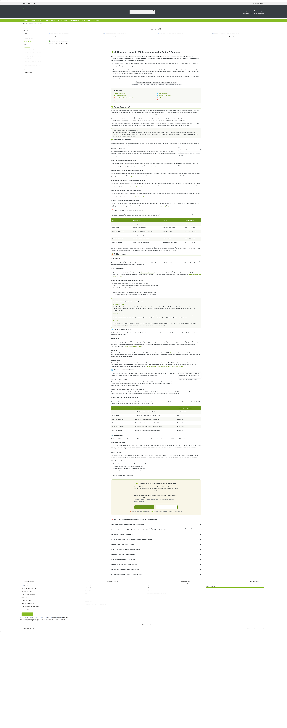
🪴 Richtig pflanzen (118, 100)
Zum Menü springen (27, 0)
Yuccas (26, 69)
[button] (31, 3)
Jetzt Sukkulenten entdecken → (144, 507)
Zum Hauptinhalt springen (6, 0)
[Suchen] (153, 11)
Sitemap (87, 596)
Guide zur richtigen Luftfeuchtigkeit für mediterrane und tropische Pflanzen (165, 366)
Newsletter (148, 596)
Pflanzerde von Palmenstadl (147, 272)
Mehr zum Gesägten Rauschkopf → (136, 196)
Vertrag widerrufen (27, 614)
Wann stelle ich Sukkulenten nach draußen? (156, 559)
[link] (34, 33)
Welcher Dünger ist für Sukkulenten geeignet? (156, 564)
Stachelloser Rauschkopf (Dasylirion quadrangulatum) (33, 62)
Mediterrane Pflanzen (29, 36)
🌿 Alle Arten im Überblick (120, 95)
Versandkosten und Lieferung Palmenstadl (156, 593)
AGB (86, 593)
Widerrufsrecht (88, 601)
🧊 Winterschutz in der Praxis (164, 95)
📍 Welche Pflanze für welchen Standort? (123, 97)
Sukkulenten (27, 47)
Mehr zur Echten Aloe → (124, 156)
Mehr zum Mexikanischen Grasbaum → (127, 176)
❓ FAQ (158, 100)
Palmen (26, 33)
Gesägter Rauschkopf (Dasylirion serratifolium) (33, 53)
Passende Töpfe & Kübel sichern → (167, 507)
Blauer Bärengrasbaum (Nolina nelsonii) (34, 49)
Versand (153, 624)
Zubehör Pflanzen (28, 72)
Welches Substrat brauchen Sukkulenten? (156, 544)
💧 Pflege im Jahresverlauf (163, 93)
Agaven (26, 44)
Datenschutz (88, 590)
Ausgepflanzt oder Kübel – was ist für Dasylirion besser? (156, 574)
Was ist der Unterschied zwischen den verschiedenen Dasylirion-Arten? (156, 539)
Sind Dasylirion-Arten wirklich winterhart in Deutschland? (156, 525)
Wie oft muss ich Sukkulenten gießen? (156, 534)
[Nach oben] (0, 631)
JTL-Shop (249, 628)
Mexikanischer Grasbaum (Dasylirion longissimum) (34, 57)
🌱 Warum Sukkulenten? (119, 93)
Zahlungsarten (149, 590)
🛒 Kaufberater (160, 97)
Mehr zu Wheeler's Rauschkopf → (164, 206)
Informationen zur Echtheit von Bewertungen (95, 604)
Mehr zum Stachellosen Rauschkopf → (134, 186)
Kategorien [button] (25, 28)
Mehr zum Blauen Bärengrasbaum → (155, 166)
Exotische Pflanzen (28, 38)
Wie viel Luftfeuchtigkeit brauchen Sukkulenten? (156, 569)
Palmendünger (173, 352)
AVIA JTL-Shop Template (258, 628)
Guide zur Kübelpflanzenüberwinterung (133, 346)
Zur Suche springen (17, 0)
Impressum (87, 598)
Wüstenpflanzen (28, 41)
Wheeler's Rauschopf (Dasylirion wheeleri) (33, 66)
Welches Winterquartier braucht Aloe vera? (156, 554)
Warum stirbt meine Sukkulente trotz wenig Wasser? (156, 549)
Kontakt (24, 3)
